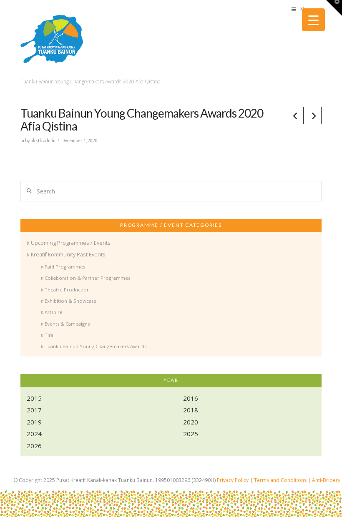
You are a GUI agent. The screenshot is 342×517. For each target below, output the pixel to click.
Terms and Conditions (280, 480)
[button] (334, 8)
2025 (190, 433)
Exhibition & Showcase (70, 301)
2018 (190, 410)
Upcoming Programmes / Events (71, 242)
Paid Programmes (65, 267)
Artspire (54, 312)
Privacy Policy (233, 480)
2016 (190, 398)
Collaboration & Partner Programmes (87, 278)
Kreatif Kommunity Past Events (68, 254)
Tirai (50, 335)
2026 (34, 446)
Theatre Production (67, 289)
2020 (190, 422)
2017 (34, 410)
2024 (34, 433)
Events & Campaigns (67, 324)
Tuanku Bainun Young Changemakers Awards (95, 346)
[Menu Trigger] (313, 19)
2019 (34, 422)
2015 (34, 398)
